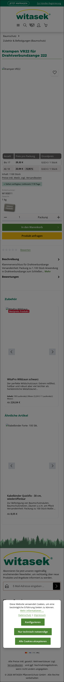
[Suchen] (25, 25)
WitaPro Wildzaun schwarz (23, 379)
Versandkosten (15, 665)
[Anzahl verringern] (5, 217)
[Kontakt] (32, 25)
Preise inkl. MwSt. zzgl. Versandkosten (22, 177)
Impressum (40, 615)
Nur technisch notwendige (33, 631)
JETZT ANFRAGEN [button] (18, 3)
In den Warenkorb (32, 227)
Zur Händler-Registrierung (49, 3)
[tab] (31, 265)
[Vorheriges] (8, 106)
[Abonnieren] (56, 586)
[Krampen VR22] (32, 106)
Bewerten (25, 249)
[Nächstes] (56, 106)
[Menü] (18, 25)
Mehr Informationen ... (32, 610)
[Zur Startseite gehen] (33, 14)
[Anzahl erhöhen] (58, 217)
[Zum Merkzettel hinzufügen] (54, 72)
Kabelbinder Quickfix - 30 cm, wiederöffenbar (24, 497)
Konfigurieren (33, 622)
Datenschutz (24, 615)
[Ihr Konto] (39, 25)
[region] (32, 352)
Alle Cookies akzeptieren (33, 641)
